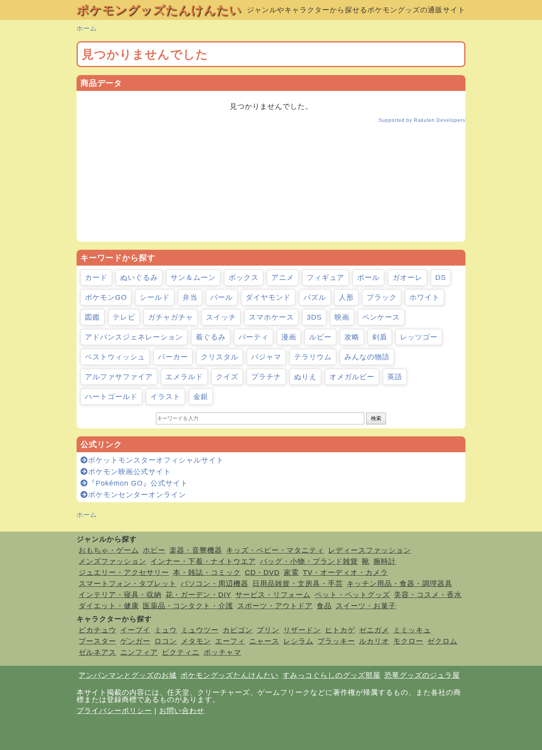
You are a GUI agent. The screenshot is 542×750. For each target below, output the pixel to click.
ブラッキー (336, 641)
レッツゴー (419, 337)
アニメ (282, 277)
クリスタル (219, 357)
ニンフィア (139, 652)
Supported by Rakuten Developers (422, 120)
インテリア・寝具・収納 (120, 595)
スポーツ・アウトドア (275, 606)
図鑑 (92, 317)
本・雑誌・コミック (207, 572)
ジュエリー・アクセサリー (124, 572)
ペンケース (381, 317)
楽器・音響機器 (195, 550)
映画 (342, 317)
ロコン (165, 641)
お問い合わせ (181, 711)
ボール (368, 277)
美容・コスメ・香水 (428, 595)
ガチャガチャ (170, 317)
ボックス (244, 277)
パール (221, 297)
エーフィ (230, 641)
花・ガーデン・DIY (198, 595)
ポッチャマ (222, 652)
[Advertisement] (271, 186)
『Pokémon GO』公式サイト (138, 483)
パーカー (173, 357)
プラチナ (266, 377)
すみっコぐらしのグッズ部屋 (332, 675)
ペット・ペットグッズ (352, 595)
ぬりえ (305, 377)
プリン (268, 630)
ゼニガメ (374, 630)
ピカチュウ (97, 630)
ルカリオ (374, 641)
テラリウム (313, 357)
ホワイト (424, 297)
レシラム (298, 641)
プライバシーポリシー (114, 711)
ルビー (320, 337)
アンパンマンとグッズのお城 (128, 675)
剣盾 (379, 337)
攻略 (351, 337)
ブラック (382, 297)
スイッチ (221, 317)
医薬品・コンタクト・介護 (188, 606)
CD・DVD (262, 572)
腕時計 (384, 561)
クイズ (227, 377)
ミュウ (165, 630)
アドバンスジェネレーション (134, 337)
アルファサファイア (119, 377)
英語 (394, 377)
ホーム (87, 28)
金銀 (200, 397)
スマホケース (271, 317)
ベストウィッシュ (115, 357)
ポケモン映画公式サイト (129, 472)
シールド (155, 297)
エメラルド (184, 377)
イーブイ (135, 630)
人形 (346, 297)
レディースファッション (369, 550)
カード (96, 277)
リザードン (302, 630)
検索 (376, 418)
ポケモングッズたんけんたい (159, 9)
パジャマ (266, 357)
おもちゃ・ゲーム (109, 550)
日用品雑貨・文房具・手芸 (297, 584)
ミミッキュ (412, 630)
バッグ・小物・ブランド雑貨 (309, 561)
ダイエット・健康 (109, 606)
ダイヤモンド (268, 297)
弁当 (190, 297)
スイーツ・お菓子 (366, 606)
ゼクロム (442, 641)
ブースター (97, 641)
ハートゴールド (111, 397)
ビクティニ (181, 652)
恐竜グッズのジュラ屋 (422, 675)
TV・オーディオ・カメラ (345, 572)
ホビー (154, 550)
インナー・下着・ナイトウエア (203, 561)
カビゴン (238, 630)
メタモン (196, 641)
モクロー (408, 641)
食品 (324, 606)
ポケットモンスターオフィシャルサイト (156, 460)
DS (440, 277)
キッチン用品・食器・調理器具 (399, 584)
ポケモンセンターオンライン (137, 495)
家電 (291, 572)
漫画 (288, 337)
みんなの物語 (367, 357)
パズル (315, 297)
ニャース (264, 641)
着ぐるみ (211, 337)
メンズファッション (112, 561)
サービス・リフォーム (273, 595)
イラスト (165, 397)
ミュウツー (200, 630)
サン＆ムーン (193, 277)
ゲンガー (135, 641)
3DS (314, 317)
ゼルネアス (97, 652)
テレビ (124, 317)
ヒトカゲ (340, 630)
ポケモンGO (106, 297)
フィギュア (325, 277)
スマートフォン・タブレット (128, 584)
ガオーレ (407, 277)
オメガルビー (352, 377)
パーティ (253, 337)
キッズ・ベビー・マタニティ (275, 550)
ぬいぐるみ (139, 277)
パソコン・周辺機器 (214, 584)
